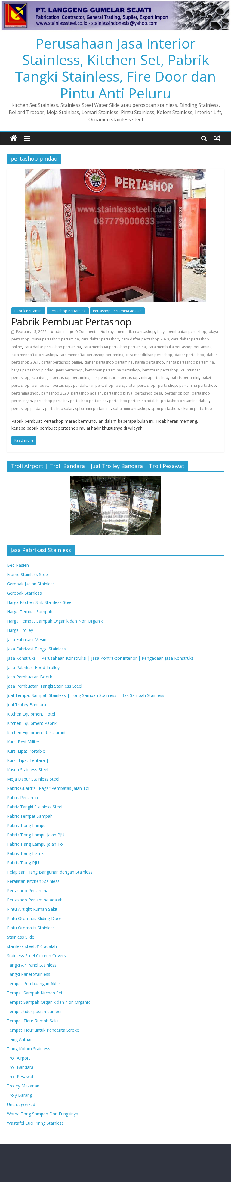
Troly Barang (19, 1095)
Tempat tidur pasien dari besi (35, 1011)
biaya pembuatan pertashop (181, 331)
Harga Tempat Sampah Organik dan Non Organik (55, 621)
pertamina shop (25, 393)
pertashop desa (148, 393)
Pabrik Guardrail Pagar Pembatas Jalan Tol (48, 788)
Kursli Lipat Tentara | (27, 760)
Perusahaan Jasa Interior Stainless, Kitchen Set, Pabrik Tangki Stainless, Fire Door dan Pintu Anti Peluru (115, 68)
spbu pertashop (165, 408)
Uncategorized (21, 1104)
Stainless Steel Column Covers (36, 955)
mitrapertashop (154, 377)
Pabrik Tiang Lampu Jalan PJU (35, 835)
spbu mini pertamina (93, 408)
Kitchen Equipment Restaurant (36, 732)
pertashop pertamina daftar (185, 400)
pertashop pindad (27, 408)
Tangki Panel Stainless (28, 974)
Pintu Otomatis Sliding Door (34, 918)
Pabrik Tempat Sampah (30, 816)
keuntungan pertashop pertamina (60, 377)
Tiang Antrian (20, 1039)
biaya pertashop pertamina (55, 339)
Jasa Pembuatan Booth (29, 677)
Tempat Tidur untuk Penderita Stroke (43, 1030)
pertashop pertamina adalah (134, 400)
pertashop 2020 (55, 393)
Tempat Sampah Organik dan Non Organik (48, 1002)
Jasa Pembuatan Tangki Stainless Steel (44, 686)
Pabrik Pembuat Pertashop (71, 321)
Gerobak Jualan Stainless (31, 583)
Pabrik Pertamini (28, 311)
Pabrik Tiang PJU (23, 863)
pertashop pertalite (51, 400)
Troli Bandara (20, 1067)
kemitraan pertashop (160, 370)
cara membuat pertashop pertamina (114, 347)
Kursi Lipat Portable (26, 751)
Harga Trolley (20, 630)
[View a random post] (217, 138)
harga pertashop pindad (32, 370)
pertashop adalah (86, 393)
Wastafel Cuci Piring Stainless (35, 1123)
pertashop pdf (177, 393)
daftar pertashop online (61, 362)
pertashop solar (59, 408)
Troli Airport (18, 1058)
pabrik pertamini (185, 377)
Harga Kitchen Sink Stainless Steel (39, 602)
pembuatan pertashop (51, 385)
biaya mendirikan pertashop (130, 331)
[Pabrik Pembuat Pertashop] (115, 172)
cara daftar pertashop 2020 (145, 339)
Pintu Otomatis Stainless (31, 928)
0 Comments (86, 331)
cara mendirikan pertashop (149, 354)
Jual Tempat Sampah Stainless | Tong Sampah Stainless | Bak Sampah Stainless (85, 695)
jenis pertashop (69, 370)
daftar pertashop (189, 354)
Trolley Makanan (23, 1086)
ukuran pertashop (196, 408)
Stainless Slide (20, 937)
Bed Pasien (18, 565)
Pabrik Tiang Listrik (25, 853)
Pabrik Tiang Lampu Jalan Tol (35, 844)
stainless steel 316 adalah (32, 946)
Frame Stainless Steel (28, 574)
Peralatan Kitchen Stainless (33, 881)
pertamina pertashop (197, 385)
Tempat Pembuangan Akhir (33, 983)
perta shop (167, 385)
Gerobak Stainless (24, 593)
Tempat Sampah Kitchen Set (35, 993)
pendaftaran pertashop (93, 385)
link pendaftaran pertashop (115, 377)
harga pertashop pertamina (190, 362)
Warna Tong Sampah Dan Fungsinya (42, 1114)
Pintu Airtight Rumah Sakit (32, 909)
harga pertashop (149, 362)
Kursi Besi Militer (23, 742)
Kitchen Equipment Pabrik (32, 723)
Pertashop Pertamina (68, 311)
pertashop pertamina (88, 400)
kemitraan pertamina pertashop (112, 370)
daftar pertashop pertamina (109, 362)
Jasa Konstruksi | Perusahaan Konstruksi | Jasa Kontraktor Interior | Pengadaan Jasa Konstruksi (101, 658)
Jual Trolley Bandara (26, 704)
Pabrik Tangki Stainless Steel (34, 807)
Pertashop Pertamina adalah (117, 311)
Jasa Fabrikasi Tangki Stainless (36, 649)
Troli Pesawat (20, 1076)
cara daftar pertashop (100, 339)
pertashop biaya (118, 393)
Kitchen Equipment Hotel (31, 714)
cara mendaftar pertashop (34, 354)
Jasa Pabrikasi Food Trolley (33, 667)
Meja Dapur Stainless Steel (33, 779)
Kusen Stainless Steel (27, 769)
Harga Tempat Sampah (29, 611)
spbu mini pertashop (131, 408)
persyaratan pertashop (136, 385)
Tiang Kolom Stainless (28, 1049)
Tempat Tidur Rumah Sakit (33, 1021)
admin (60, 331)
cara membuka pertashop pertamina (179, 347)
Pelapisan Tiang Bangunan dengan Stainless (50, 872)
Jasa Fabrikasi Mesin (26, 639)
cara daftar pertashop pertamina (52, 347)
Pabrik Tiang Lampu (26, 825)
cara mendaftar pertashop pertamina (91, 354)
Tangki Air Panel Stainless (32, 965)
